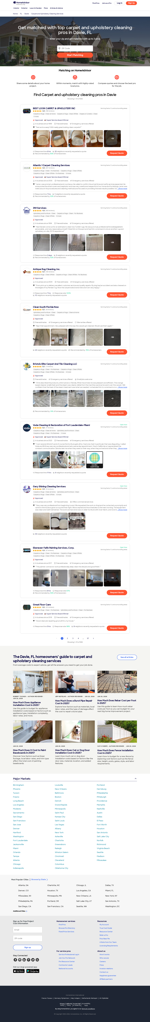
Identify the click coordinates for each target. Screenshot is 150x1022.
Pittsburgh (101, 797)
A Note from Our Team (108, 942)
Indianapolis (18, 868)
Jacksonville (18, 844)
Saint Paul (59, 813)
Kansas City (60, 817)
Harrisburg (101, 789)
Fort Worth (102, 824)
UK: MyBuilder (103, 998)
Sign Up (131, 3)
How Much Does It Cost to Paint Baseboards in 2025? (29, 751)
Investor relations (106, 969)
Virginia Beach (103, 848)
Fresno (16, 797)
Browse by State (38, 879)
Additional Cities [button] (19, 911)
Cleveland (59, 860)
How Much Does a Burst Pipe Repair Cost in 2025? (73, 702)
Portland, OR (53, 901)
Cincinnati (59, 856)
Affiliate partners (106, 979)
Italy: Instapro (75, 998)
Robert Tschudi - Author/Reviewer (28, 696)
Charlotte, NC (53, 885)
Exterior (24, 8)
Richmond (101, 844)
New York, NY (111, 896)
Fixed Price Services (66, 932)
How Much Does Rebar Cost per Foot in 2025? (116, 701)
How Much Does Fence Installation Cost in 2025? (115, 751)
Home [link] (15, 14)
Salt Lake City (103, 836)
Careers (103, 962)
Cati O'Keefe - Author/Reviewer (110, 746)
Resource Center (106, 932)
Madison (100, 856)
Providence (102, 801)
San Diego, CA (24, 906)
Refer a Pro (104, 935)
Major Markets (21, 778)
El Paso (100, 821)
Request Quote (117, 153)
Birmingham (18, 785)
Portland (101, 785)
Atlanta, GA (23, 885)
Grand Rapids (61, 805)
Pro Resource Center (67, 962)
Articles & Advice (56, 8)
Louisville (59, 785)
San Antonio (102, 832)
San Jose (17, 824)
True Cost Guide (106, 928)
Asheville (59, 836)
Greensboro (60, 844)
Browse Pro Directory (67, 928)
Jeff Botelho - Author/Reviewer (69, 696)
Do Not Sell (77, 1004)
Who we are (104, 958)
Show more (122, 189)
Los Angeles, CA (83, 890)
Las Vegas (59, 824)
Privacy (62, 1004)
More (46, 8)
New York (59, 832)
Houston (100, 828)
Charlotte (59, 840)
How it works (104, 955)
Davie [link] (26, 14)
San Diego (17, 817)
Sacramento (18, 813)
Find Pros (62, 925)
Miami (15, 848)
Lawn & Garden (36, 8)
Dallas (99, 817)
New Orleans (61, 789)
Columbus (59, 864)
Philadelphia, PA (25, 901)
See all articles (127, 657)
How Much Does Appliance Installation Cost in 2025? (27, 703)
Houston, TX (52, 890)
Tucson (16, 793)
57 (88, 638)
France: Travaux (47, 998)
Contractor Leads (65, 965)
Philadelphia (102, 793)
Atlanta (16, 860)
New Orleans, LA (83, 896)
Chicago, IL (81, 885)
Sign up (27, 947)
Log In (119, 3)
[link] (75, 112)
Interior (16, 8)
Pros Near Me (105, 939)
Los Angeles (18, 805)
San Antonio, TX (112, 901)
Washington (18, 836)
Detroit (58, 801)
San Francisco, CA (55, 906)
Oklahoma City (61, 868)
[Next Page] (93, 638)
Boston (58, 797)
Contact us (104, 972)
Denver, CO (23, 890)
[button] (41, 138)
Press (102, 965)
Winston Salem (61, 852)
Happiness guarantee (108, 976)
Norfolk (100, 840)
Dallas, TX (109, 885)
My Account (104, 925)
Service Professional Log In (69, 955)
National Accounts (66, 969)
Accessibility (86, 1004)
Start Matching (75, 55)
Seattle (100, 852)
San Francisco (19, 821)
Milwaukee (101, 860)
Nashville (101, 809)
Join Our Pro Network (67, 958)
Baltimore (59, 793)
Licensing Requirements (109, 946)
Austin (99, 813)
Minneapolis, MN (54, 896)
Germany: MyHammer (61, 998)
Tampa (16, 856)
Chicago (17, 864)
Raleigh (58, 848)
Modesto (17, 809)
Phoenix (16, 789)
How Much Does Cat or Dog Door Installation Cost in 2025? (72, 751)
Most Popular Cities (20, 879)
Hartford (17, 832)
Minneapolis (60, 809)
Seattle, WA (81, 906)
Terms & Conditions (88, 1009)
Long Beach (18, 801)
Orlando (16, 852)
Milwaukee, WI (24, 896)
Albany (58, 828)
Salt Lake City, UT (84, 901)
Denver (16, 828)
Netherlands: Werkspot (89, 998)
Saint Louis (59, 821)
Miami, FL (109, 890)
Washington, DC (112, 906)
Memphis (101, 805)
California (69, 1004)
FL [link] (21, 14)
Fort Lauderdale (20, 840)
